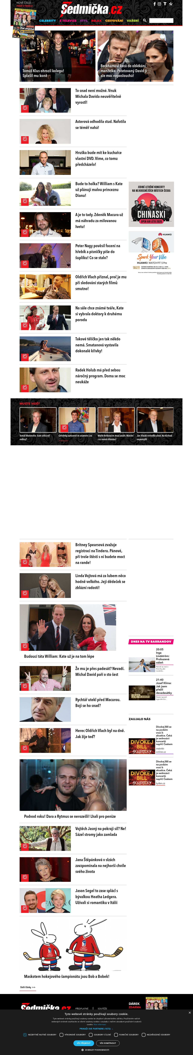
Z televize (68, 20)
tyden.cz (160, 783)
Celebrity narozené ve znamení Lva (75, 436)
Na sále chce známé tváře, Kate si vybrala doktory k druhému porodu (99, 314)
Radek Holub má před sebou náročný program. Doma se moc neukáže (100, 376)
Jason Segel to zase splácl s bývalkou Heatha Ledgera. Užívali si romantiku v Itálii (96, 897)
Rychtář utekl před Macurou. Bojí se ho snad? (97, 703)
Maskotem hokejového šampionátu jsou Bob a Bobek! (66, 977)
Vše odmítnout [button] (108, 1043)
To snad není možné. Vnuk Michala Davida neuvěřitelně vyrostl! (98, 97)
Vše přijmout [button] (84, 1043)
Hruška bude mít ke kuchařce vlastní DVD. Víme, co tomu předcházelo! (98, 159)
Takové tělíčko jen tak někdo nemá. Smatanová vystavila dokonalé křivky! (97, 345)
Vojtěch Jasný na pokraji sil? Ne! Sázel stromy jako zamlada (100, 832)
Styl (84, 20)
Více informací (100, 1024)
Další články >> (27, 987)
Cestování (114, 20)
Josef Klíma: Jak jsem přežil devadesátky (164, 686)
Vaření (133, 20)
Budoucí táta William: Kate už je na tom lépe (59, 657)
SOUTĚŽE (102, 1009)
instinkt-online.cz (161, 750)
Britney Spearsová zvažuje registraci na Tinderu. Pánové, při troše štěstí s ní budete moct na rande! (100, 554)
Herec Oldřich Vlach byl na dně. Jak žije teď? (100, 734)
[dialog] (96, 1032)
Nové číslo (24, 4)
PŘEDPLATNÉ (81, 1009)
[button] (96, 1028)
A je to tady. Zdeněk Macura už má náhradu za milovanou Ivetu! (99, 221)
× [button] (189, 1013)
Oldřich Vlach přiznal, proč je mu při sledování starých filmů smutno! (101, 283)
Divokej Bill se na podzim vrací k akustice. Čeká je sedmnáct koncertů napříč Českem (164, 736)
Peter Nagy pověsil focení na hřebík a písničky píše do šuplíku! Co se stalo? (97, 252)
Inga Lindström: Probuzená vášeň (162, 656)
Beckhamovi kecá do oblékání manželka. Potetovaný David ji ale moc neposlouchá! (124, 71)
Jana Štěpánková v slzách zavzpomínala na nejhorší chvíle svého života (100, 866)
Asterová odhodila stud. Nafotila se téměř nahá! (100, 125)
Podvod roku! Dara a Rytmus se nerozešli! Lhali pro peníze (70, 817)
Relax (96, 20)
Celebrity (47, 20)
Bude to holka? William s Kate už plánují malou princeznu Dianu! (99, 190)
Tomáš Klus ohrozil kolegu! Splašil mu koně (43, 73)
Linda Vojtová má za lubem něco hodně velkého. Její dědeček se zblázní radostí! (100, 582)
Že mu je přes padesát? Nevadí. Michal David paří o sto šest (99, 672)
